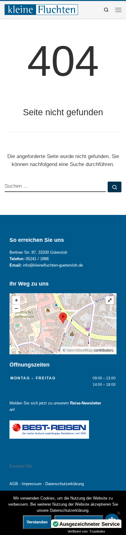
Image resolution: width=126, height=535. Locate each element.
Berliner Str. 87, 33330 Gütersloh (38, 252)
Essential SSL (21, 466)
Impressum (32, 484)
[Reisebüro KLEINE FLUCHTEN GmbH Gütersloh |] (41, 9)
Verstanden (37, 522)
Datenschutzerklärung (64, 484)
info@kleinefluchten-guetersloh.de (53, 265)
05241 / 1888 (37, 259)
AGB (13, 484)
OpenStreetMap (79, 350)
